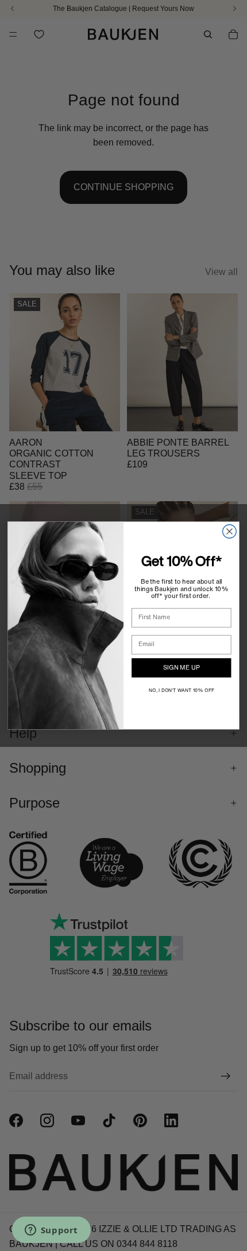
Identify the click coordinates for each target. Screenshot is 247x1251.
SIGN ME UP (181, 668)
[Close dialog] (230, 531)
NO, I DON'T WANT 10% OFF (181, 691)
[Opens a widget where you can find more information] (51, 1231)
